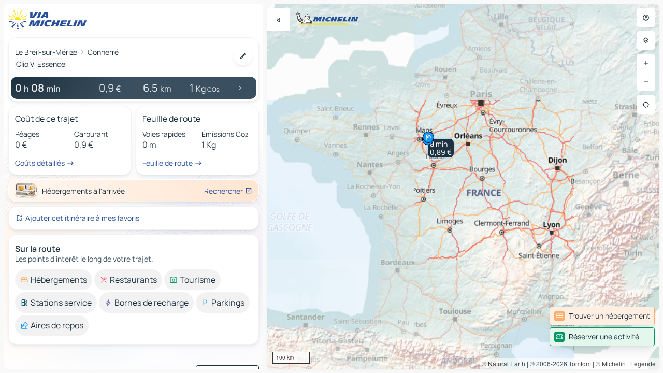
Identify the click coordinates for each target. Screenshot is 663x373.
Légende (643, 363)
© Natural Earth (503, 363)
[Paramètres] (646, 40)
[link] (602, 316)
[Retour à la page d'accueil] (49, 19)
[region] (463, 186)
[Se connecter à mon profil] (646, 17)
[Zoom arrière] (646, 82)
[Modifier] (243, 56)
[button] (441, 148)
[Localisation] (646, 104)
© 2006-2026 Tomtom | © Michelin (578, 363)
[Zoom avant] (646, 63)
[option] (53, 279)
